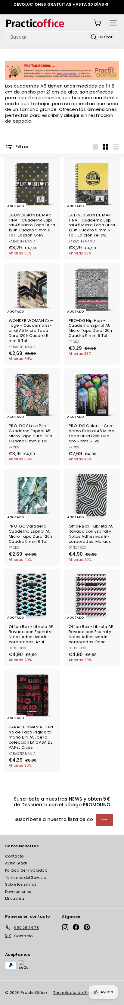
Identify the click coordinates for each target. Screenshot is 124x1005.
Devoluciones (18, 891)
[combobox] (62, 37)
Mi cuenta (14, 898)
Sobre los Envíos (20, 884)
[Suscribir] (104, 820)
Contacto (14, 856)
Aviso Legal (16, 863)
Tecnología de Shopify (76, 992)
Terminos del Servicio (25, 877)
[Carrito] (97, 22)
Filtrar (21, 147)
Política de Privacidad (26, 870)
